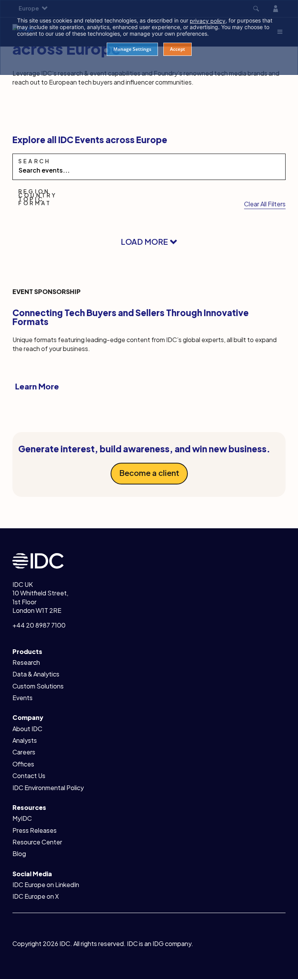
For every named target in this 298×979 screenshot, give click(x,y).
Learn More (37, 386)
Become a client (149, 472)
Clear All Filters (265, 204)
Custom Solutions (38, 686)
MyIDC (22, 818)
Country (37, 195)
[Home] (38, 560)
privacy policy (207, 20)
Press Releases (34, 830)
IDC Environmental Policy (48, 788)
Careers (23, 752)
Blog (19, 853)
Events (22, 698)
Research (26, 662)
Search (34, 161)
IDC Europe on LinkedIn (45, 884)
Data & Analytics (35, 674)
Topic (31, 199)
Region (34, 191)
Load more (145, 241)
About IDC (27, 729)
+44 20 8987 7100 (39, 625)
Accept (177, 49)
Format (34, 203)
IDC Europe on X (35, 896)
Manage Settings (132, 49)
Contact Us (28, 775)
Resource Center (37, 842)
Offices (23, 764)
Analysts (24, 740)
